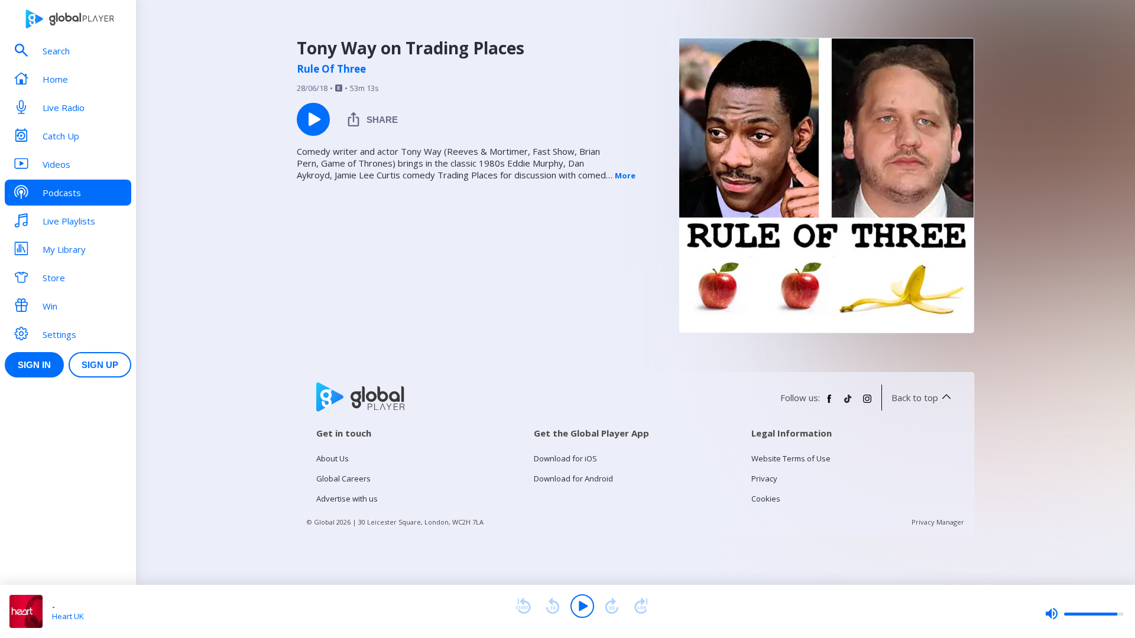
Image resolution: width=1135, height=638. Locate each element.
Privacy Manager (938, 522)
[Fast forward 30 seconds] (612, 606)
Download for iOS (565, 458)
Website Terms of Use (791, 458)
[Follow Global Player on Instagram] (867, 403)
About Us (332, 458)
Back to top (914, 397)
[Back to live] (641, 606)
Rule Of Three (331, 69)
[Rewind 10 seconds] (553, 606)
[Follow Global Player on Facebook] (829, 403)
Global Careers (343, 478)
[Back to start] (523, 606)
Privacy (764, 478)
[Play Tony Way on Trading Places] (313, 119)
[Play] (582, 606)
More (625, 175)
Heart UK (68, 616)
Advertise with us (347, 498)
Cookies (765, 498)
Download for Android (573, 478)
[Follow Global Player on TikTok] (848, 403)
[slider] (1084, 613)
